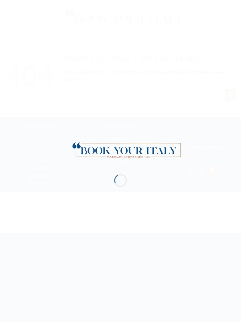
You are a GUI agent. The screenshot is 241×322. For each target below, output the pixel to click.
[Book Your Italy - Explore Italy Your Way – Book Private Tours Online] (123, 150)
